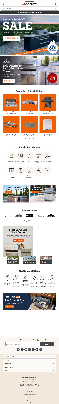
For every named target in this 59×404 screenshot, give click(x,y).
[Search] (55, 8)
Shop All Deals (29, 139)
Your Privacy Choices (28, 397)
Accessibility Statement (29, 394)
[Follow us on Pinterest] (33, 349)
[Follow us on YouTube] (25, 349)
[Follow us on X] (22, 349)
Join (46, 344)
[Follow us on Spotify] (40, 349)
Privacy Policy (29, 391)
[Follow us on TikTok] (36, 349)
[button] (29, 357)
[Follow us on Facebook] (18, 349)
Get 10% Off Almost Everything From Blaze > (29, 12)
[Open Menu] (3, 4)
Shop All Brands (28, 221)
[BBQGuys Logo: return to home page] (29, 4)
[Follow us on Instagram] (29, 349)
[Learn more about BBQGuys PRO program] (29, 301)
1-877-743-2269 (29, 1)
